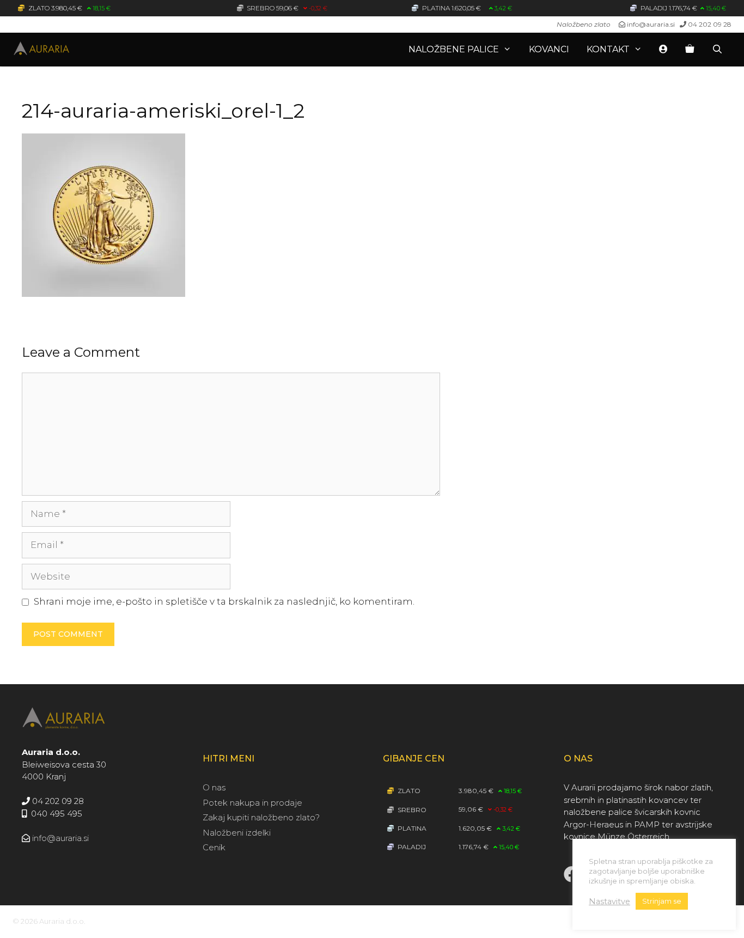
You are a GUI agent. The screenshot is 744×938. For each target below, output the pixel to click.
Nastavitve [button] (609, 901)
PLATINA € (466, 8)
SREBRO (411, 810)
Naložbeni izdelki (237, 832)
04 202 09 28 (709, 24)
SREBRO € (286, 8)
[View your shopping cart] (689, 49)
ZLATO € (69, 8)
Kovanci (549, 49)
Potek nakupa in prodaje (252, 802)
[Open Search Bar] (717, 49)
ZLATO (408, 791)
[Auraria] (72, 49)
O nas (214, 787)
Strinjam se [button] (661, 901)
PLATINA (411, 828)
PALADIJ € (682, 8)
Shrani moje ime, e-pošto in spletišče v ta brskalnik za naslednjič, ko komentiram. (224, 601)
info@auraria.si (651, 24)
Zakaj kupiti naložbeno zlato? (261, 817)
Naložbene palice (453, 49)
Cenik (214, 847)
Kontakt (608, 49)
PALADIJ (411, 847)
